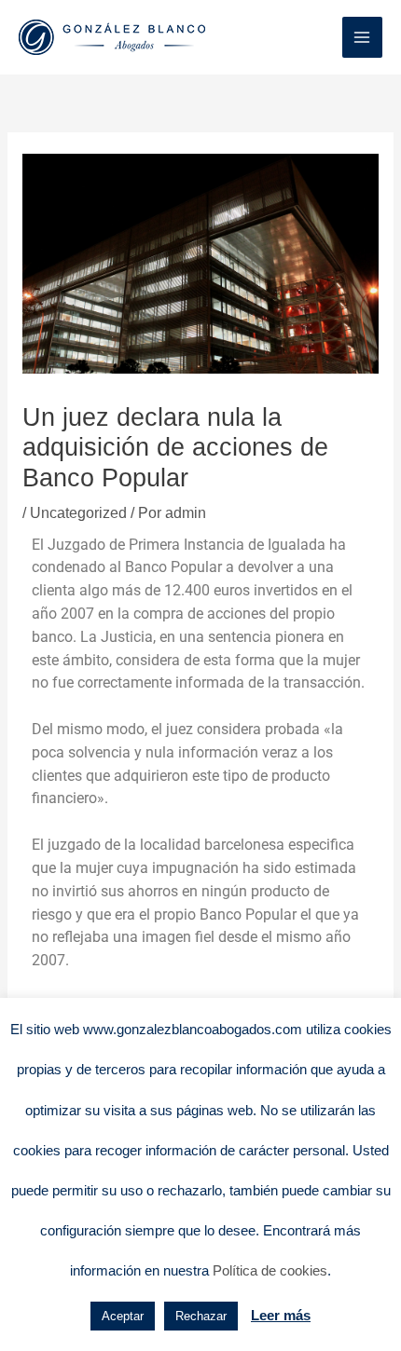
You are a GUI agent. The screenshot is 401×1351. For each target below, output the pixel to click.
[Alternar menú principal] (362, 37)
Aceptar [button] (123, 1316)
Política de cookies (270, 1270)
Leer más (281, 1315)
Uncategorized (78, 513)
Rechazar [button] (201, 1316)
